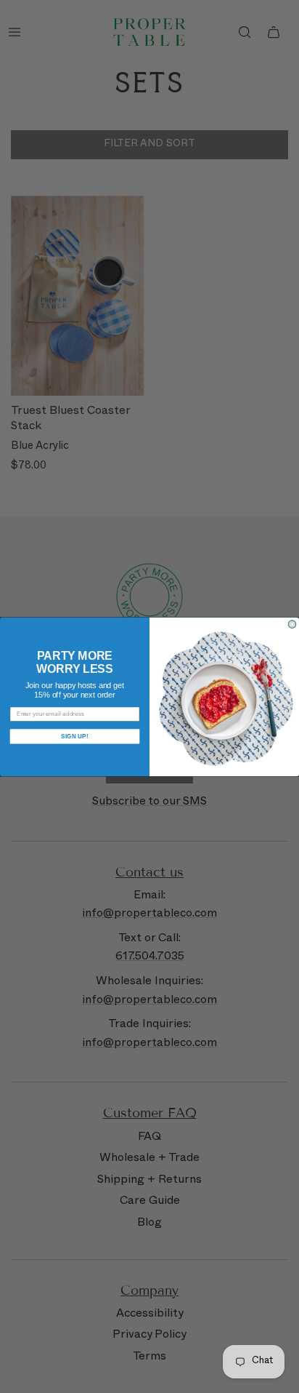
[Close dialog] (292, 624)
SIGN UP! (75, 736)
